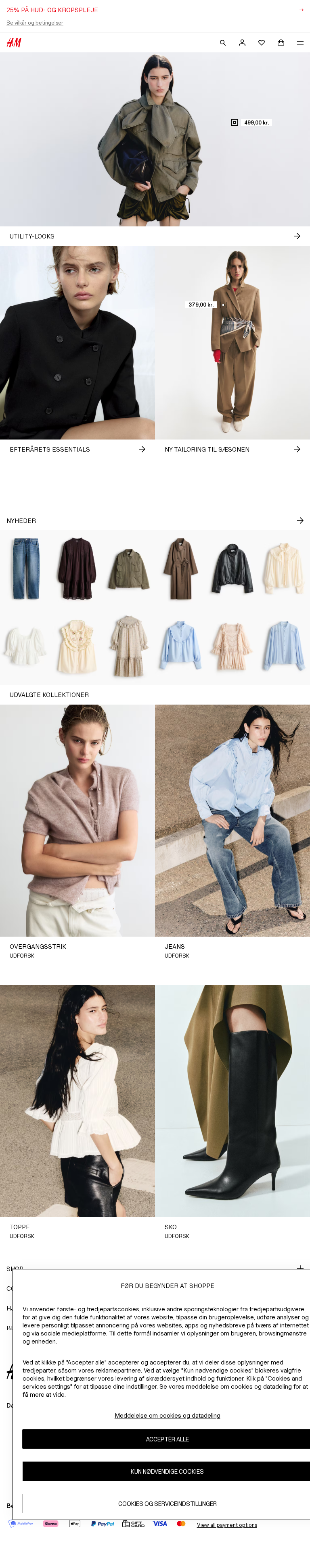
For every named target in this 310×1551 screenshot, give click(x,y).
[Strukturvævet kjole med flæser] (129, 646)
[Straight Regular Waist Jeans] (26, 569)
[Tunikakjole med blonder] (77, 569)
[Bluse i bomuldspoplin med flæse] (181, 646)
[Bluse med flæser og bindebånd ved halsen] (284, 569)
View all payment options (227, 1525)
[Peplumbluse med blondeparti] (26, 646)
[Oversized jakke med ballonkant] (232, 569)
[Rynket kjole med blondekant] (232, 646)
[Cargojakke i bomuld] (129, 569)
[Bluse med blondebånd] (284, 646)
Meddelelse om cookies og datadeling (167, 1415)
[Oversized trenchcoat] (181, 569)
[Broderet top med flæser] (77, 646)
